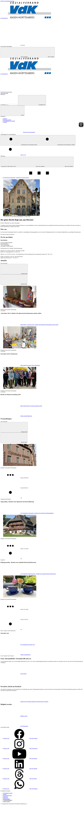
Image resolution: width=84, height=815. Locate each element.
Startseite (5, 118)
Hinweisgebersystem (7, 795)
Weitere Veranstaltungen (25, 654)
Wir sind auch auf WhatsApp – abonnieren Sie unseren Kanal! (16, 177)
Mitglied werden (23, 716)
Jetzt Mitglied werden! (7, 793)
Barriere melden (6, 799)
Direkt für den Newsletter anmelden (34, 701)
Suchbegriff (3, 104)
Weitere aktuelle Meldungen (26, 416)
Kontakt (4, 794)
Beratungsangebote (7, 119)
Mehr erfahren (39, 324)
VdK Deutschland (4, 93)
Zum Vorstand (23, 673)
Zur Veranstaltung (37, 513)
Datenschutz (5, 797)
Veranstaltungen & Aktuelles (9, 121)
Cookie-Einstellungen (8, 800)
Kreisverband (29, 132)
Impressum (5, 796)
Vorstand (5, 122)
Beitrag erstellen (6, 801)
